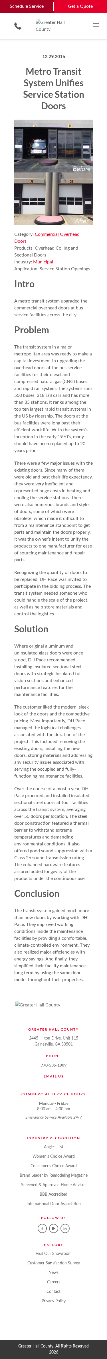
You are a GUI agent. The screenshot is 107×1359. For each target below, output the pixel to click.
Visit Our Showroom (54, 1254)
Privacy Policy (54, 1301)
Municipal (43, 262)
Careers (53, 1282)
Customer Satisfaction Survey (53, 1263)
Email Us (54, 1076)
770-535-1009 (53, 1065)
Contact (53, 1292)
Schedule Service (27, 6)
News (53, 1273)
